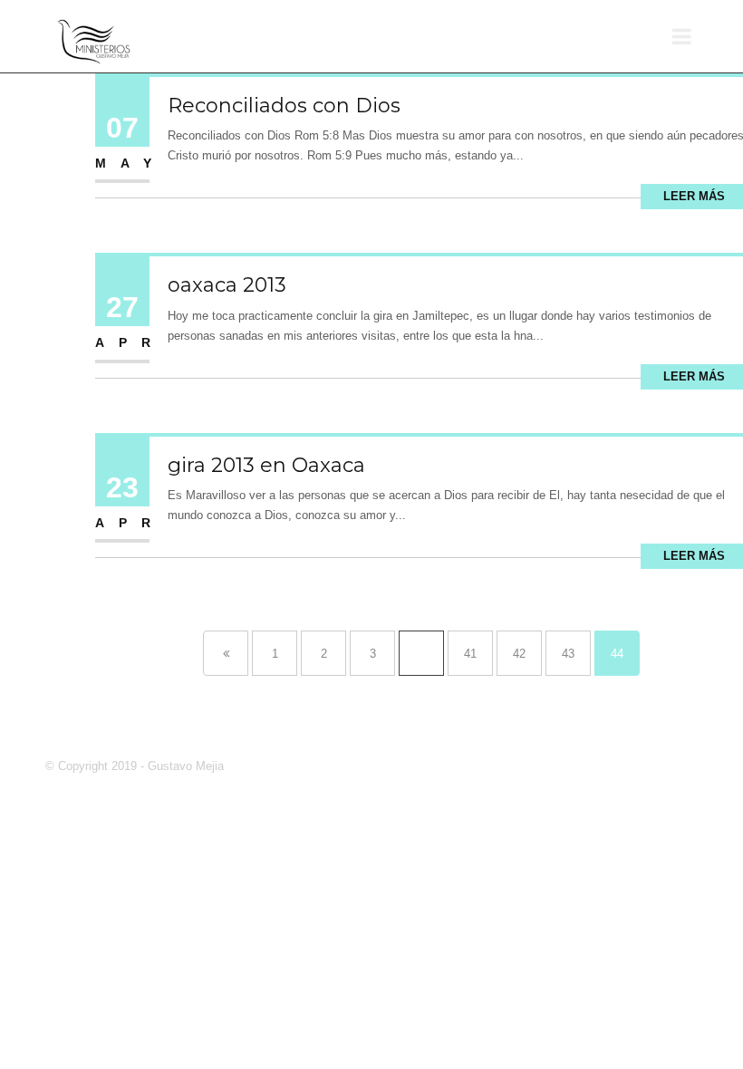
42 (519, 653)
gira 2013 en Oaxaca (266, 465)
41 (470, 653)
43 (568, 653)
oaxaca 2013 (227, 285)
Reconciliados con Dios (284, 105)
